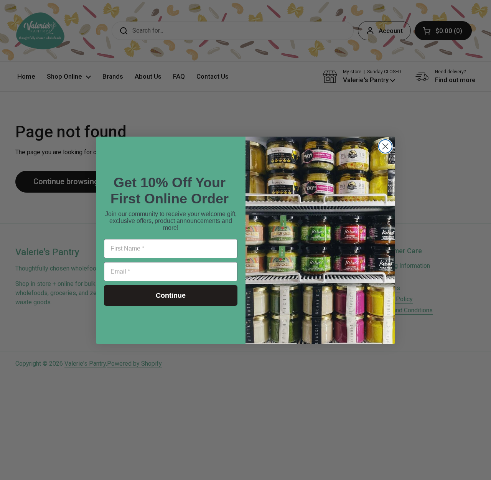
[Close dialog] (385, 146)
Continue (171, 295)
